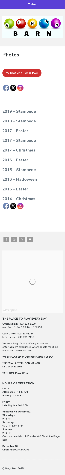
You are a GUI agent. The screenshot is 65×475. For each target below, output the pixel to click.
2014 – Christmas (18, 199)
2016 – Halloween (19, 179)
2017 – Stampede (19, 140)
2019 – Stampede (19, 111)
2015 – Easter (15, 189)
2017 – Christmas (18, 150)
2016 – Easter (15, 160)
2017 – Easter (15, 131)
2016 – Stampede (19, 169)
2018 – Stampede (19, 121)
